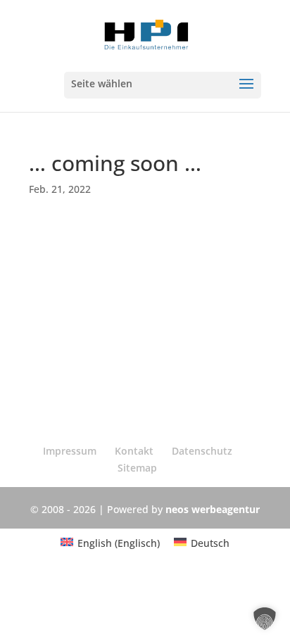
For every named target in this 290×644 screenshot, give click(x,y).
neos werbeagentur (212, 509)
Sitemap (137, 467)
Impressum (69, 450)
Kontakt (134, 450)
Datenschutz (202, 450)
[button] (264, 618)
